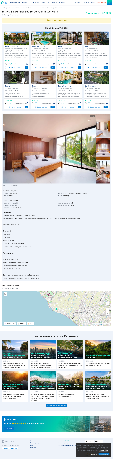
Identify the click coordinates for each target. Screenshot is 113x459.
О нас (31, 445)
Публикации (34, 441)
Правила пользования (64, 443)
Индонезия (15, 8)
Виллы (30, 8)
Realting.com (6, 8)
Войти (93, 3)
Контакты (33, 447)
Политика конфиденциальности (68, 445)
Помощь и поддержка (10, 448)
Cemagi (23, 8)
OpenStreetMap (97, 324)
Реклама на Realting (64, 441)
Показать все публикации (56, 405)
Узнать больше (103, 450)
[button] (6, 2)
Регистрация (101, 3)
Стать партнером (35, 443)
